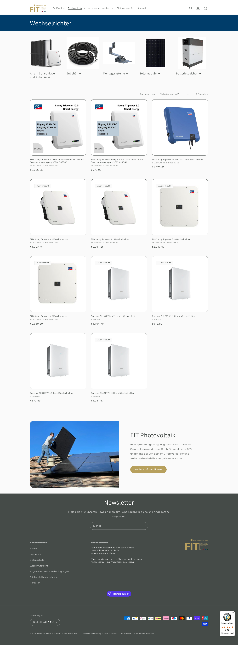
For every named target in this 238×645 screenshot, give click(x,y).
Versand (114, 633)
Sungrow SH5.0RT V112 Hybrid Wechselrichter (173, 316)
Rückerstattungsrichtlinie (44, 577)
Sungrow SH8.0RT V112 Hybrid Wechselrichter (112, 393)
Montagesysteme (114, 73)
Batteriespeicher (187, 73)
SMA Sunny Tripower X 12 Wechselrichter (49, 239)
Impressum (36, 554)
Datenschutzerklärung (91, 633)
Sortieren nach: (148, 94)
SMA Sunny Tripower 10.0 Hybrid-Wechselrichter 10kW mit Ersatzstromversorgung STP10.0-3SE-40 (57, 161)
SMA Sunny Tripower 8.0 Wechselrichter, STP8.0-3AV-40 (177, 159)
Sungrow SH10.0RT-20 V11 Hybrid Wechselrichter (114, 316)
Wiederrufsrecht (39, 566)
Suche (33, 549)
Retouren (35, 583)
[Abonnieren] (144, 526)
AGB (106, 633)
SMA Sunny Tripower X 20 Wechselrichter (171, 239)
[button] (58, 8)
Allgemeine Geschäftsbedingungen (49, 571)
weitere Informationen (148, 469)
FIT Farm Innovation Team (49, 633)
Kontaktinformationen (144, 633)
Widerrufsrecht (71, 633)
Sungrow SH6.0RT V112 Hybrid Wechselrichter (51, 393)
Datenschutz (37, 560)
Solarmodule (148, 73)
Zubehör (72, 73)
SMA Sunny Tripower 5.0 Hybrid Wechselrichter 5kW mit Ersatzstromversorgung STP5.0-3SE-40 (117, 161)
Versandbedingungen (109, 553)
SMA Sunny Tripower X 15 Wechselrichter (110, 239)
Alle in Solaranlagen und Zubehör (43, 75)
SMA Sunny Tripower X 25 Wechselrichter (49, 316)
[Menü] (233, 613)
